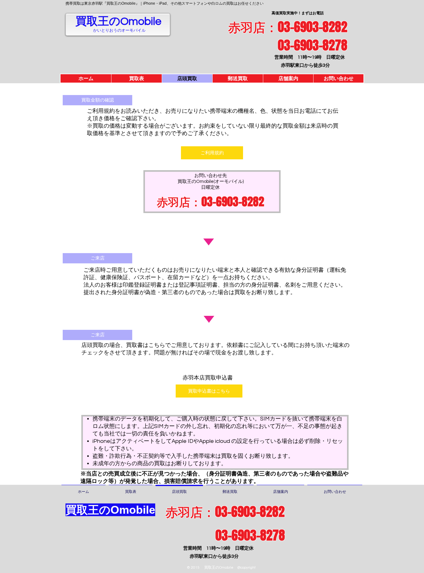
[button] (97, 100)
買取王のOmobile (118, 21)
